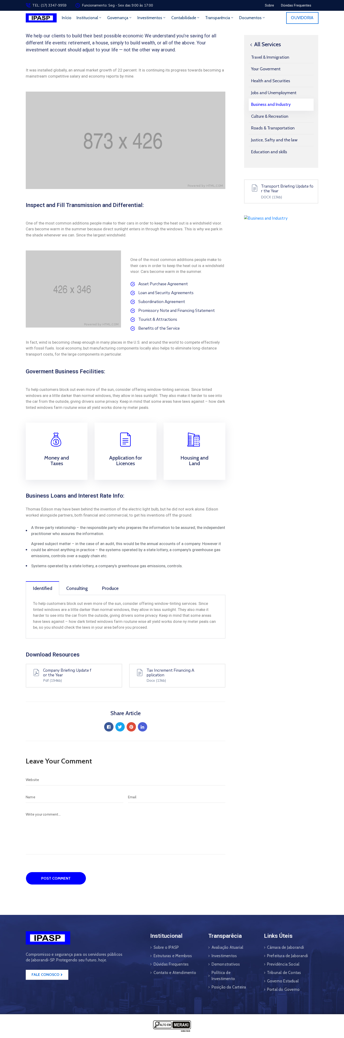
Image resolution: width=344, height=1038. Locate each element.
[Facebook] (108, 726)
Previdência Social (283, 964)
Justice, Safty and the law (274, 140)
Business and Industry (271, 104)
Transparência (217, 17)
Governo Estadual (283, 981)
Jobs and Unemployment (273, 92)
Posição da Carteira (229, 987)
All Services (267, 44)
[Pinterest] (131, 726)
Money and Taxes (56, 461)
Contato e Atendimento (175, 972)
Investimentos (149, 17)
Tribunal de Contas (284, 972)
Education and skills (269, 151)
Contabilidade (183, 17)
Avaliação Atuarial (227, 947)
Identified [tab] (42, 588)
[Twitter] (120, 726)
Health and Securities (270, 80)
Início (66, 17)
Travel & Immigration (270, 57)
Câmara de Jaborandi (285, 947)
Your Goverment (266, 68)
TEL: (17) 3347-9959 (49, 5)
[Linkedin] (142, 726)
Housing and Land (194, 461)
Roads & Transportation (273, 128)
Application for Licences (125, 461)
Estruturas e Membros (173, 955)
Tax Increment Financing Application (170, 673)
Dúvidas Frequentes (171, 964)
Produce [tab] (110, 588)
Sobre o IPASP (166, 947)
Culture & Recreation (269, 116)
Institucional (87, 17)
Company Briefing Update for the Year (67, 673)
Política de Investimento (223, 975)
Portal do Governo (283, 989)
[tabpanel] (125, 616)
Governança (117, 17)
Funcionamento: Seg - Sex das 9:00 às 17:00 (117, 5)
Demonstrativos (226, 964)
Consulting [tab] (77, 588)
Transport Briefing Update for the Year (287, 189)
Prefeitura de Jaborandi (287, 955)
